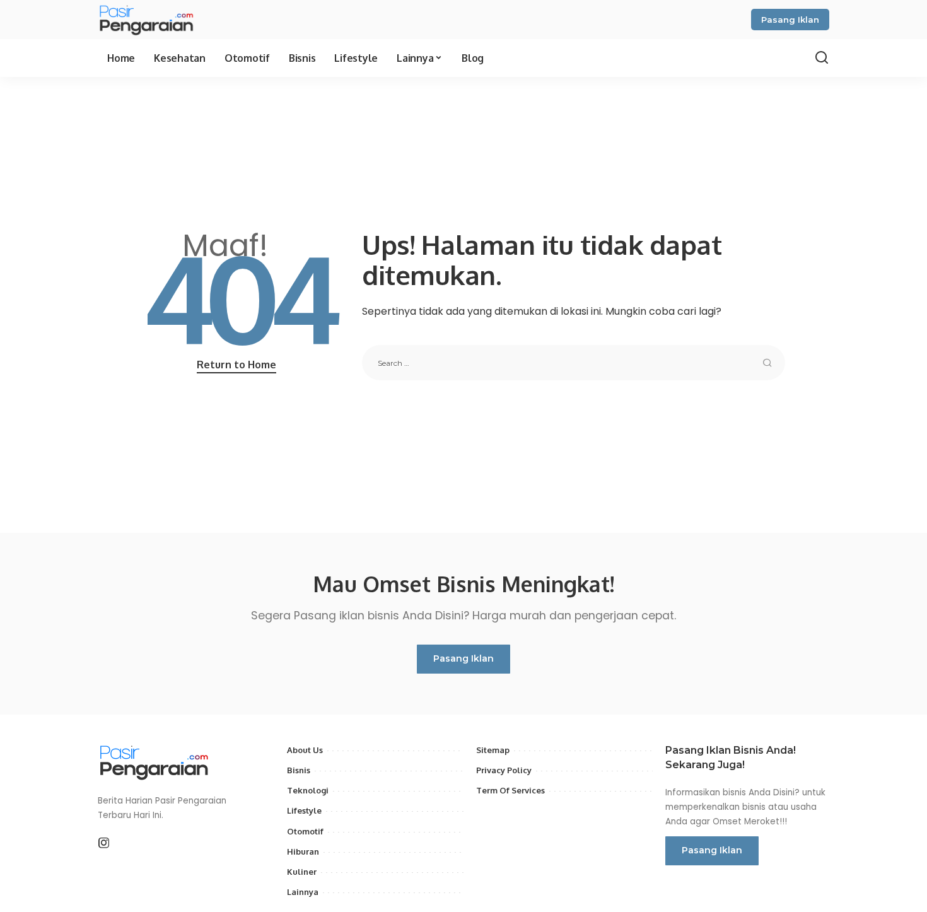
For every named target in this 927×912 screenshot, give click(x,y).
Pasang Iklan (790, 20)
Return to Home (236, 364)
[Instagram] (104, 843)
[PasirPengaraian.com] (146, 19)
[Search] (821, 58)
